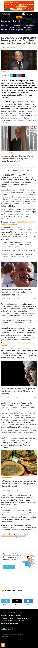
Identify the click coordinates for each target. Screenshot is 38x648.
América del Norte (16, 534)
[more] (35, 165)
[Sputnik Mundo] (6, 15)
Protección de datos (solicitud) (10, 621)
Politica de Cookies (21, 618)
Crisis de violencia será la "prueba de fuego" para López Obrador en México (18, 391)
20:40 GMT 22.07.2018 (8, 47)
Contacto (18, 615)
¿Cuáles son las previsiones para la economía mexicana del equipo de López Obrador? (19, 483)
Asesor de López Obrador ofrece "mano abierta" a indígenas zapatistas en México (17, 158)
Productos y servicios (7, 615)
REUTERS (4, 72)
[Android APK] (7, 629)
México (25, 534)
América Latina (8, 153)
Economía (29, 596)
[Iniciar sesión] (27, 14)
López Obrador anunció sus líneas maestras (18, 223)
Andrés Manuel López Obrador (10, 538)
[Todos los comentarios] (3, 645)
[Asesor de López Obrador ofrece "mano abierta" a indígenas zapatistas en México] (19, 138)
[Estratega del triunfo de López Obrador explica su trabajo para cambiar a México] (19, 274)
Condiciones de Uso (17, 613)
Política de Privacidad (7, 618)
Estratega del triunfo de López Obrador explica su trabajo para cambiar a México (17, 292)
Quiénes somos (6, 613)
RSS (22, 621)
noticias (22, 538)
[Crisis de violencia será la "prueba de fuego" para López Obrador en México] (19, 373)
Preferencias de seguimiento (10, 623)
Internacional (5, 534)
